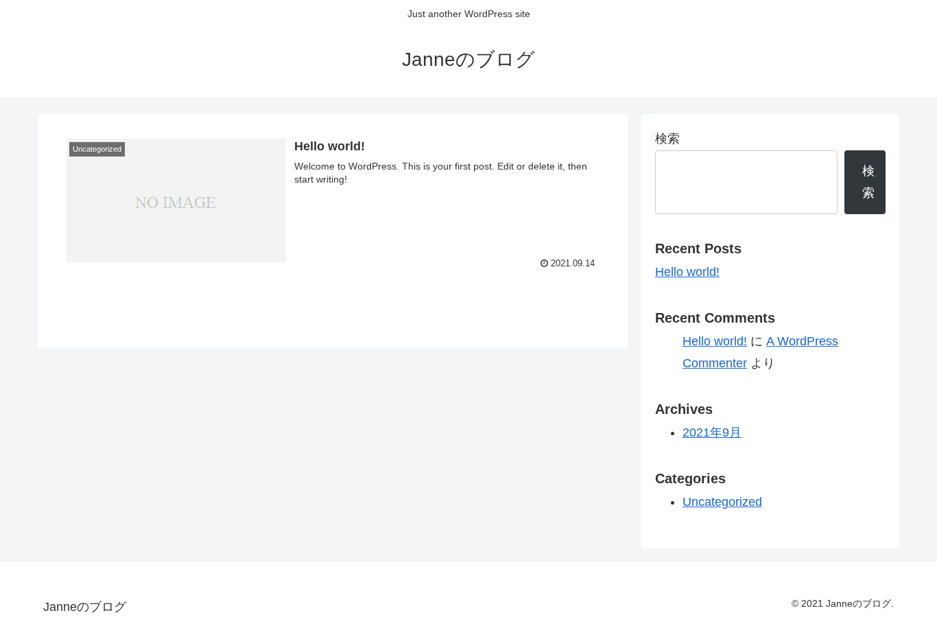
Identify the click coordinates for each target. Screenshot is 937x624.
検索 (667, 139)
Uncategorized (722, 502)
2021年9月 (712, 432)
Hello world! (687, 272)
